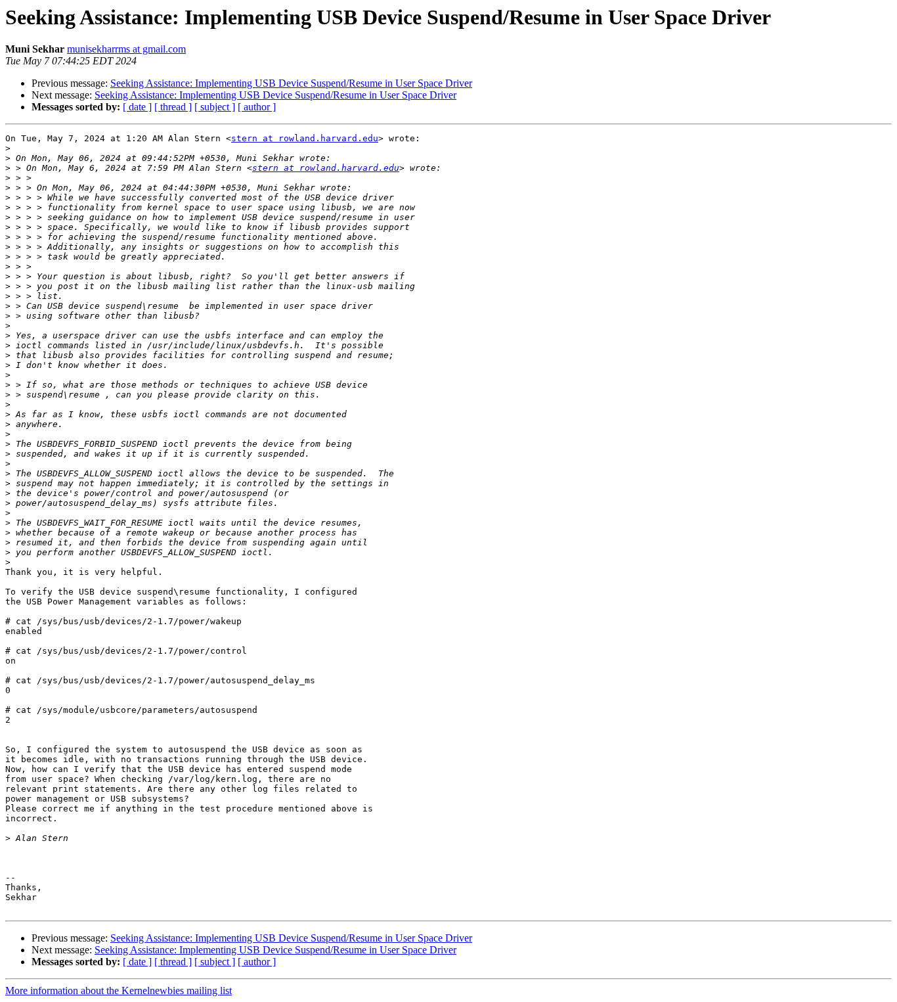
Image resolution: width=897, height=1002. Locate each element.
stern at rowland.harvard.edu (304, 138)
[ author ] (257, 106)
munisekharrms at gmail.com (126, 49)
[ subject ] (214, 106)
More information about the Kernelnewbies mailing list (118, 990)
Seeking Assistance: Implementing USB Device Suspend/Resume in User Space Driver (291, 83)
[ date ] (137, 106)
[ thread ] (173, 106)
